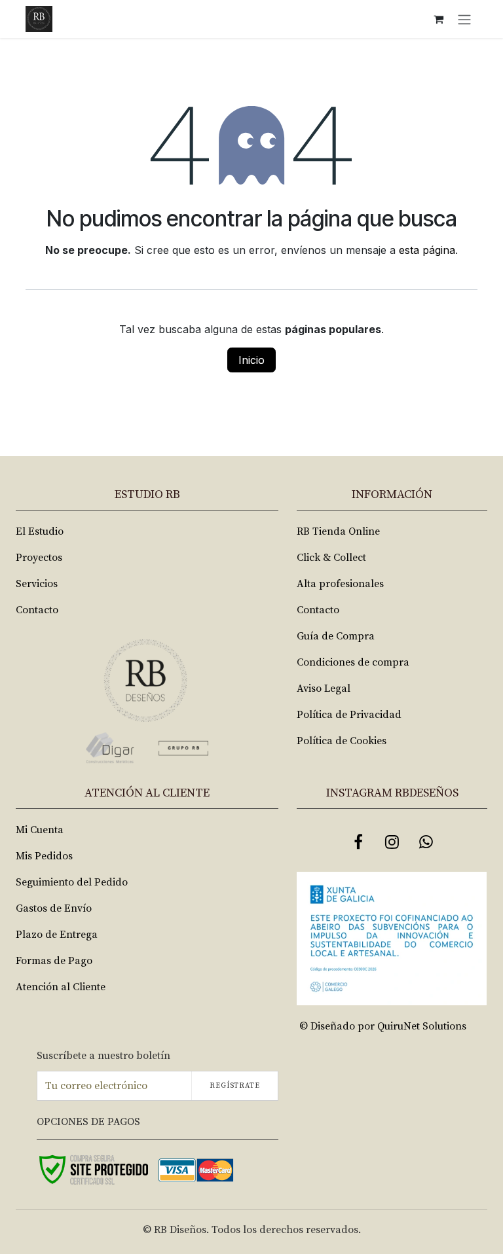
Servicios (37, 583)
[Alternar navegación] (464, 19)
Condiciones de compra (353, 662)
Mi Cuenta (40, 829)
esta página (427, 250)
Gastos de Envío (54, 908)
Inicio (251, 360)
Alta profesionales (340, 583)
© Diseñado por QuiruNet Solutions (383, 1026)
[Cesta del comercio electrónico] (438, 19)
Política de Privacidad (349, 714)
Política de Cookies (341, 740)
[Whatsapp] (426, 842)
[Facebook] (358, 842)
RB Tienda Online (338, 531)
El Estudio (40, 531)
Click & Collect (331, 557)
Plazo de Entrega (57, 934)
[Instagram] (392, 842)
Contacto (37, 610)
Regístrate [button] (235, 1085)
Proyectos (39, 557)
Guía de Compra (336, 636)
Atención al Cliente (60, 987)
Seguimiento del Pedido (72, 882)
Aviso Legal (323, 688)
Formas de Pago (54, 960)
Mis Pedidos (44, 856)
